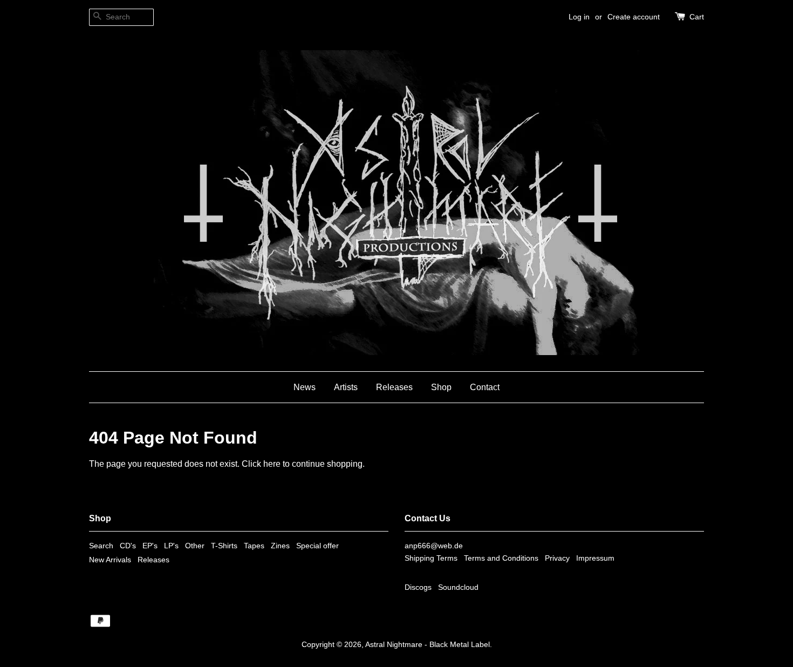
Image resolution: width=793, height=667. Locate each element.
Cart (696, 16)
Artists (346, 387)
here (272, 463)
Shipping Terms (431, 558)
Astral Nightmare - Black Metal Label (427, 645)
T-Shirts (224, 546)
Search (101, 546)
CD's (128, 546)
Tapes (254, 546)
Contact (485, 387)
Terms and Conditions (501, 558)
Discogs (418, 587)
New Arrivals (110, 560)
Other (194, 546)
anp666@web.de (434, 546)
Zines (280, 546)
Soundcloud (458, 587)
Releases (394, 387)
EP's (150, 546)
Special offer (317, 546)
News (304, 387)
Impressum (595, 558)
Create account (633, 16)
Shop (441, 387)
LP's (171, 546)
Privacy (557, 558)
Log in (579, 16)
